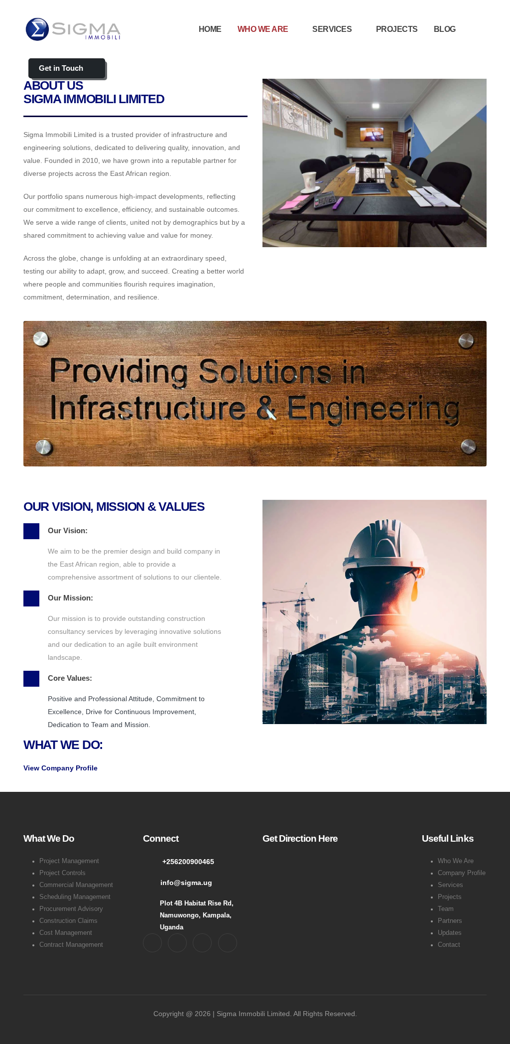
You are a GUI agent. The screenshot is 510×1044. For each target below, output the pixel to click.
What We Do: (63, 744)
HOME (210, 29)
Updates (450, 932)
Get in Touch (62, 68)
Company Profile (462, 873)
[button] (479, 29)
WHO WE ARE (263, 29)
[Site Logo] (73, 29)
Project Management (69, 861)
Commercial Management (76, 885)
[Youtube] (202, 942)
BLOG (445, 29)
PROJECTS (397, 29)
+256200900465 (188, 862)
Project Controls (62, 873)
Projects (450, 897)
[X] (177, 942)
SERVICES (332, 29)
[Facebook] (152, 942)
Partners (450, 920)
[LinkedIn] (227, 942)
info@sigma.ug (186, 883)
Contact (449, 944)
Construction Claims (68, 920)
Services (450, 885)
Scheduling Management (75, 897)
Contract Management (71, 944)
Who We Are (456, 861)
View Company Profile (60, 768)
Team (446, 908)
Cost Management (65, 932)
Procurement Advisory (71, 908)
